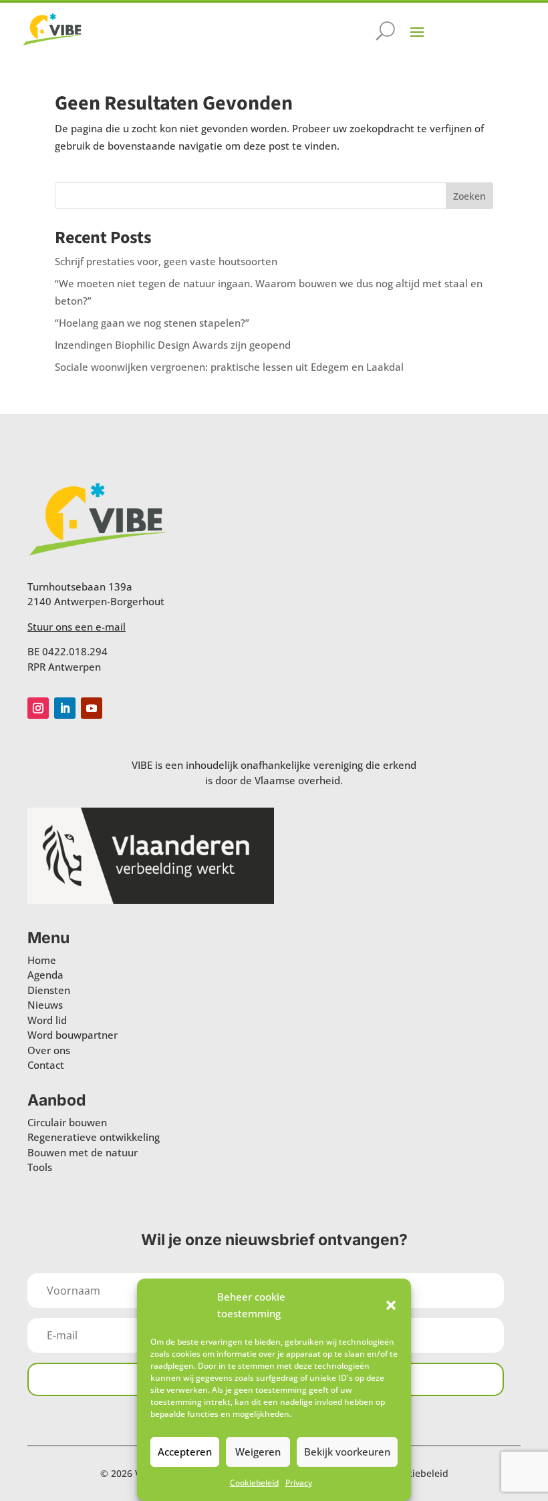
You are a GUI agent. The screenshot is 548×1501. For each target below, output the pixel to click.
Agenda (45, 974)
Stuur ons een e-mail (76, 626)
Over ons (48, 1050)
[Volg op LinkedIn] (65, 708)
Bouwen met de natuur (82, 1152)
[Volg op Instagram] (38, 708)
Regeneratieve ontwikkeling (93, 1137)
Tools (39, 1167)
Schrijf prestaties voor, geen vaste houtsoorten (166, 261)
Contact (45, 1064)
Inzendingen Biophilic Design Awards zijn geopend (173, 344)
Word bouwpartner (72, 1034)
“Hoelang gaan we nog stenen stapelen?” (152, 322)
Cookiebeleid (254, 1482)
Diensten (48, 990)
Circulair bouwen (67, 1122)
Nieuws (45, 1004)
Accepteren (185, 1451)
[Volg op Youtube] (91, 708)
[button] (391, 1305)
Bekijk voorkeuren (347, 1451)
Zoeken (469, 196)
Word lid (47, 1020)
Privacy (298, 1482)
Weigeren (258, 1451)
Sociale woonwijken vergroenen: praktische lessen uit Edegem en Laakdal (229, 366)
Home (41, 960)
